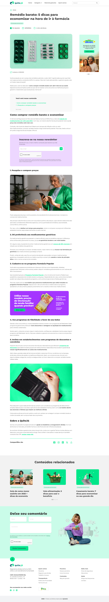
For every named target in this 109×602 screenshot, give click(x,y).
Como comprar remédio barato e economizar (31, 103)
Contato (83, 580)
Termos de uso (42, 582)
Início (14, 10)
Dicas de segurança (87, 571)
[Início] (11, 10)
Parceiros (41, 571)
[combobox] (84, 2)
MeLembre (84, 573)
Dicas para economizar (17, 23)
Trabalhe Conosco (43, 575)
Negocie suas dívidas (44, 573)
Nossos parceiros (65, 571)
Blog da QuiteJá (64, 578)
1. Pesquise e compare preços (26, 105)
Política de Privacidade (45, 580)
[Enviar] (61, 148)
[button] (38, 3)
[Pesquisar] (97, 2)
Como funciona (64, 573)
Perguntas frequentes (87, 578)
